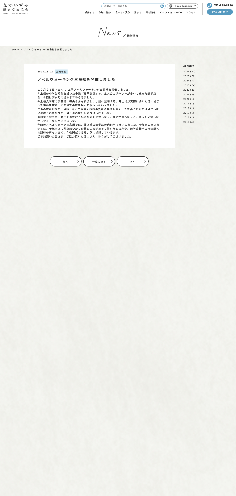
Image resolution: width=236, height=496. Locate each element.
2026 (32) (189, 71)
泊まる (138, 12)
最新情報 (151, 12)
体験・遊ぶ (105, 12)
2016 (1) (188, 117)
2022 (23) (189, 89)
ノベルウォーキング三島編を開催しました (48, 49)
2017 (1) (188, 112)
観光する (90, 12)
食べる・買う (122, 12)
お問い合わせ (220, 12)
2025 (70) (189, 76)
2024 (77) (189, 80)
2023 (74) (189, 85)
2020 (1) (188, 98)
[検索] (162, 6)
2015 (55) (189, 121)
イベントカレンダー (171, 12)
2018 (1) (188, 108)
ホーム (15, 49)
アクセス (191, 12)
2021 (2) (188, 94)
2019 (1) (188, 103)
